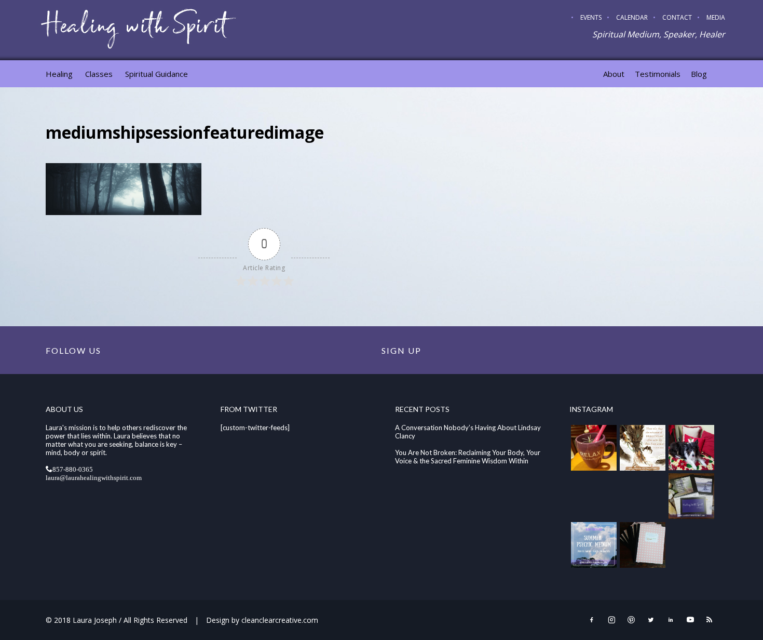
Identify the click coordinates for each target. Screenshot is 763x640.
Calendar (632, 17)
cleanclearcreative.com (279, 620)
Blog (699, 74)
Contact (677, 17)
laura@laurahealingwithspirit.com (94, 477)
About (613, 74)
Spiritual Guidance (156, 74)
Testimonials (657, 74)
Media (715, 17)
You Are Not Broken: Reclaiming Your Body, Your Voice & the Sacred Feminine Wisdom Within (467, 456)
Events (591, 17)
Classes (99, 74)
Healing (59, 74)
